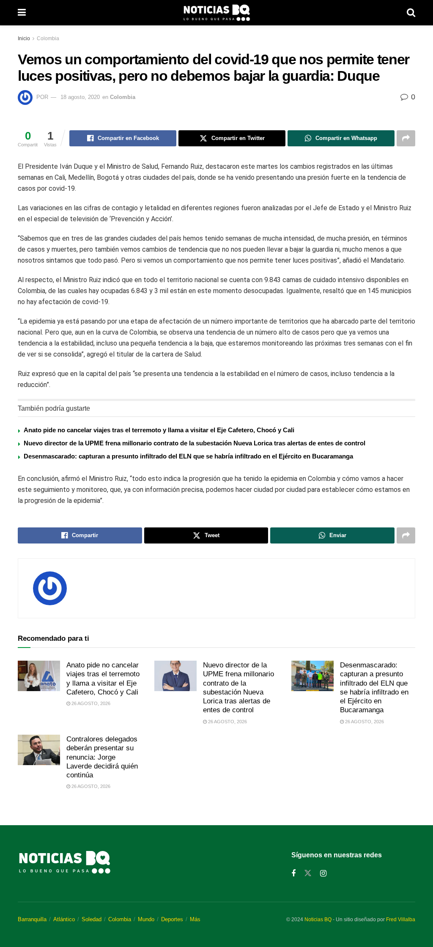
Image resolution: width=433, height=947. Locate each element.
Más (195, 919)
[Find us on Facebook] (293, 873)
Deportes (172, 919)
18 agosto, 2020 (80, 97)
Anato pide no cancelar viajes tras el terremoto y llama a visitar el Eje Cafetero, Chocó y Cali (159, 430)
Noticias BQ (318, 919)
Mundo (146, 919)
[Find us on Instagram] (323, 873)
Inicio (24, 38)
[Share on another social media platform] (406, 138)
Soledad (91, 919)
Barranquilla (32, 919)
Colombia (48, 38)
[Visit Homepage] (216, 12)
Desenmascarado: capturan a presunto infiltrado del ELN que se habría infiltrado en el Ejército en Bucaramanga (188, 456)
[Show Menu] (22, 12)
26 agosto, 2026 (90, 703)
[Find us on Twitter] (308, 873)
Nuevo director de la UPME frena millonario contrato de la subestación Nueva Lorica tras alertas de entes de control (194, 443)
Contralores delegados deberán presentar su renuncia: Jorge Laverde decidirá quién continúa (102, 757)
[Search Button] (411, 12)
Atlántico (64, 919)
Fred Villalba (400, 919)
